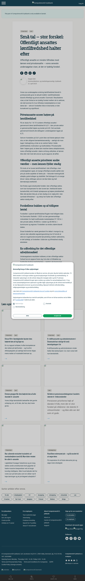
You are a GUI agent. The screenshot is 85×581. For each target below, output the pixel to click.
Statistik (48, 303)
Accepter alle (57, 316)
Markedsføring (20, 307)
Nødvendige (19, 303)
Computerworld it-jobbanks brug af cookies (36, 291)
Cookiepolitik (19, 300)
